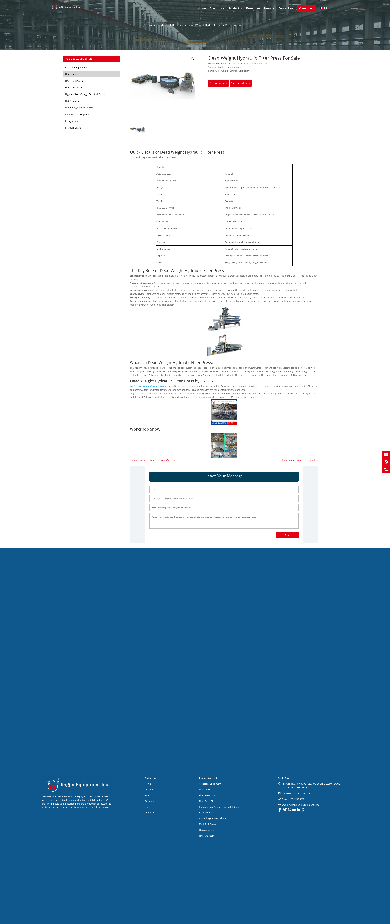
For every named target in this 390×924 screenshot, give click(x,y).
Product (234, 8)
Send (287, 535)
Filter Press (204, 789)
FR (325, 8)
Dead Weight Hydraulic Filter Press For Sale (215, 25)
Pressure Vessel (207, 835)
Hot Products (205, 812)
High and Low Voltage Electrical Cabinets (220, 806)
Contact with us (218, 83)
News (268, 8)
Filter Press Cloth (207, 795)
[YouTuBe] (294, 810)
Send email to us (240, 83)
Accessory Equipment (210, 783)
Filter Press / (178, 25)
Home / (150, 25)
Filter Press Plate (207, 801)
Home (202, 8)
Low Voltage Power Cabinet (213, 818)
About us (216, 8)
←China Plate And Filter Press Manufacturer (152, 460)
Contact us (285, 8)
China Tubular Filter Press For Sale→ (299, 460)
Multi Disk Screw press (210, 824)
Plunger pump (206, 829)
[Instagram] (289, 809)
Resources (253, 8)
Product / (163, 25)
